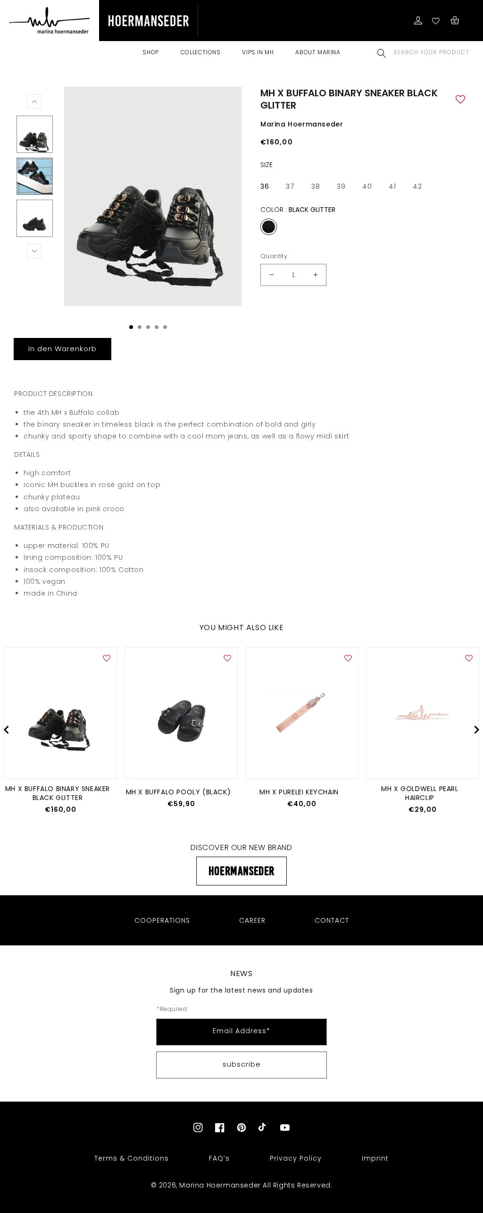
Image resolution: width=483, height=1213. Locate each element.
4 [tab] (156, 327)
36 (264, 186)
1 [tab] (131, 327)
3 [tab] (148, 327)
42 (417, 186)
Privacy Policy (296, 1158)
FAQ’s (219, 1158)
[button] (381, 53)
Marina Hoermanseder (219, 1185)
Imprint (375, 1158)
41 (392, 186)
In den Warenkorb (62, 349)
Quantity (273, 256)
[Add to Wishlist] (461, 99)
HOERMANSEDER (241, 870)
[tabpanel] (150, 199)
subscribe (242, 1064)
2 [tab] (140, 327)
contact (332, 920)
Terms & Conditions (131, 1158)
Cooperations (162, 920)
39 (341, 186)
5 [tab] (165, 327)
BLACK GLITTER (268, 226)
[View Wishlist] (436, 20)
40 (367, 186)
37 (290, 186)
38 (315, 186)
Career (252, 920)
